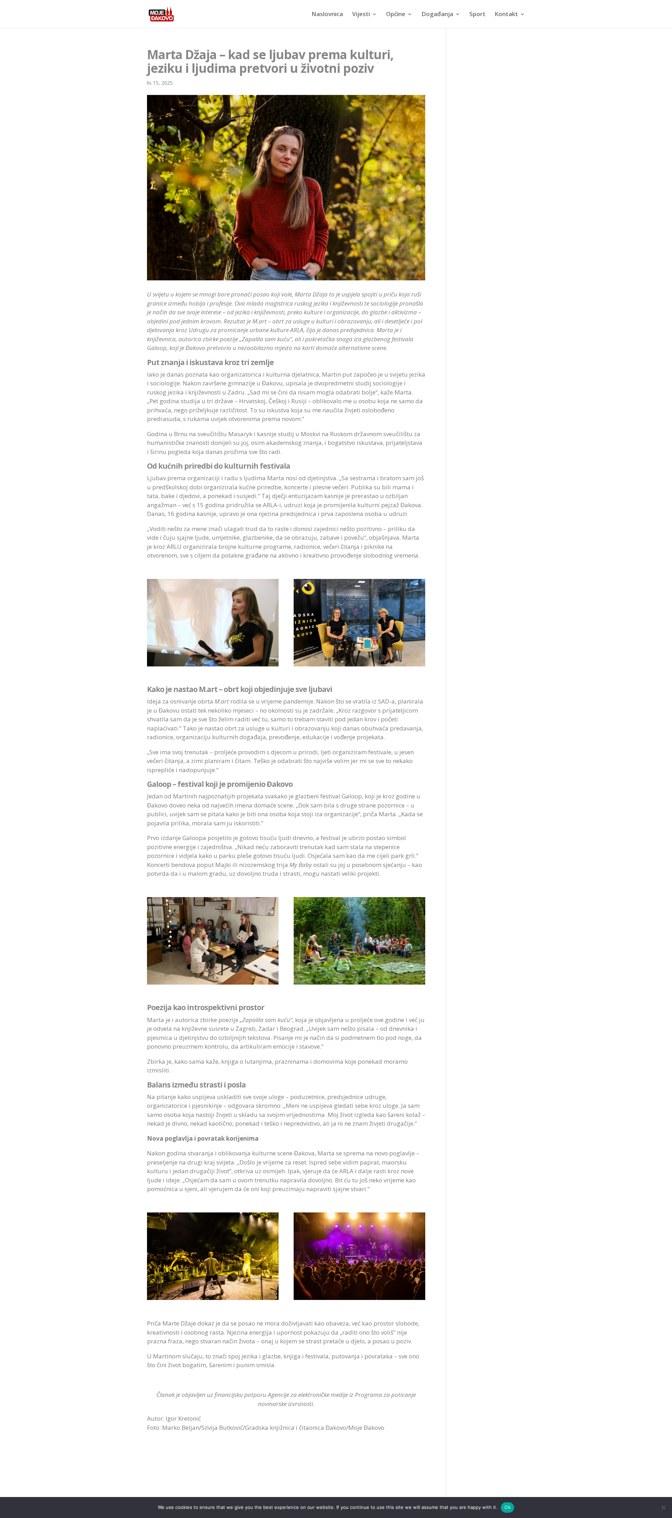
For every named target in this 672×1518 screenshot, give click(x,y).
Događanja (437, 15)
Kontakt (506, 15)
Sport (477, 15)
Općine (395, 15)
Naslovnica (327, 15)
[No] (663, 1507)
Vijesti (361, 15)
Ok (507, 1507)
